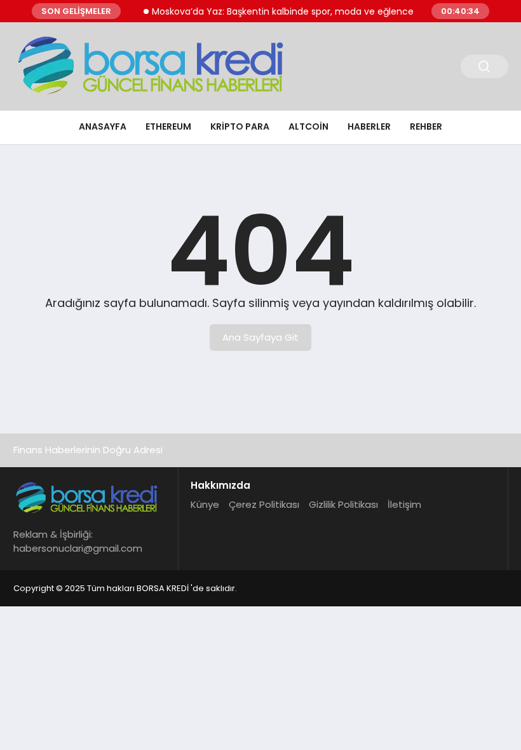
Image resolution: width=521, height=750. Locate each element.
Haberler (369, 126)
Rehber (426, 126)
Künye (205, 504)
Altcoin (308, 126)
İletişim (404, 504)
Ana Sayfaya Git (260, 337)
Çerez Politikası (264, 504)
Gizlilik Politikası (343, 504)
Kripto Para (239, 126)
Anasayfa (102, 126)
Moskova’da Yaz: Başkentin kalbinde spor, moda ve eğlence (274, 11)
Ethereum (168, 126)
